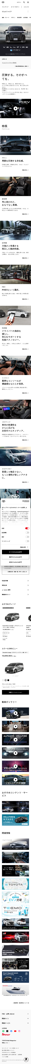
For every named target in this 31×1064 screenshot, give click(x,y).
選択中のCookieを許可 (15, 557)
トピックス (26, 6)
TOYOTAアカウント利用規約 (9, 1052)
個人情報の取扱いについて (8, 1050)
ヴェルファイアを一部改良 (9, 62)
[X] (7, 1031)
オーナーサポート (15, 6)
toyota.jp (13, 511)
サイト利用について (14, 1048)
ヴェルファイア (7, 11)
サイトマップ (5, 1048)
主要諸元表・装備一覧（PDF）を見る (16, 571)
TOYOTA (3, 2)
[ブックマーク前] (28, 12)
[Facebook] (11, 1031)
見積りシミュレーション (15, 692)
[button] (26, 1059)
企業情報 (20, 1054)
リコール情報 (5, 1056)
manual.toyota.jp (22, 511)
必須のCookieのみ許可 (15, 562)
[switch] (27, 533)
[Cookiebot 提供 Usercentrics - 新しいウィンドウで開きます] (22, 501)
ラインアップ (5, 6)
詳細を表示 (23, 547)
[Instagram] (19, 1031)
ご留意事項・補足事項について (20, 1003)
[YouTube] (15, 1031)
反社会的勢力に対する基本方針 (9, 1054)
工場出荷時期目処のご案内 (21, 66)
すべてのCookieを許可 (15, 552)
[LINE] (3, 1031)
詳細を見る (24, 170)
